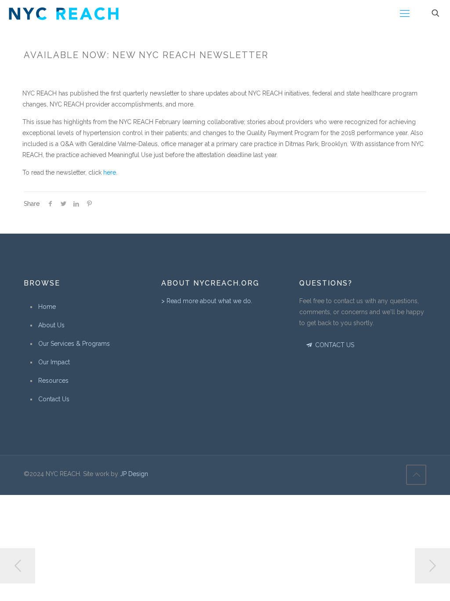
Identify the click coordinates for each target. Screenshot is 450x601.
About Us (51, 325)
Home (47, 306)
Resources (53, 380)
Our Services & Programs (74, 343)
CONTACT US (333, 344)
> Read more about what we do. (206, 300)
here (109, 172)
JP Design (134, 473)
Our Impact (54, 362)
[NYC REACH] (64, 13)
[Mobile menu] (404, 13)
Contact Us (53, 399)
